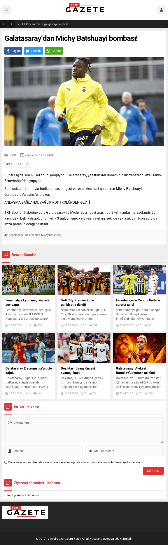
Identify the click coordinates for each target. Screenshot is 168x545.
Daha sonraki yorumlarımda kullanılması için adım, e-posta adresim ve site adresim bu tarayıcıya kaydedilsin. (75, 462)
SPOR (12, 155)
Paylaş (16, 51)
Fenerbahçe (16, 235)
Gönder (57, 51)
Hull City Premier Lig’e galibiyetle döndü (45, 24)
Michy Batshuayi (51, 235)
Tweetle (36, 51)
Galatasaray (32, 235)
